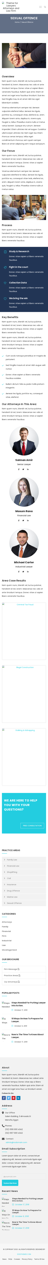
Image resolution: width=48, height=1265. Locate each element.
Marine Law (12, 897)
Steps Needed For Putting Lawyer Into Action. (27, 1199)
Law (4, 945)
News (4, 1259)
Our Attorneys (11, 981)
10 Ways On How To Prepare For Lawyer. (26, 1211)
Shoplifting (12, 872)
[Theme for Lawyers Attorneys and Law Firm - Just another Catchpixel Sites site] (11, 7)
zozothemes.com (24, 1254)
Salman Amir (24, 460)
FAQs (10, 1259)
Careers (17, 1259)
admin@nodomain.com (16, 1142)
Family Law (12, 859)
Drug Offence (13, 890)
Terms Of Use (39, 1259)
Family (5, 926)
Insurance (11, 884)
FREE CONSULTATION (32, 825)
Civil (9, 878)
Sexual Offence (14, 903)
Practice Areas (11, 975)
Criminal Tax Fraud (24, 630)
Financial (6, 931)
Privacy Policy (27, 1259)
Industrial (6, 940)
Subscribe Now (10, 1183)
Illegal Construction (24, 693)
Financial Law (13, 866)
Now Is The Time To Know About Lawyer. (27, 1223)
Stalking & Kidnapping (24, 756)
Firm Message (11, 969)
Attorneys (7, 922)
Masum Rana (24, 511)
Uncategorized (9, 950)
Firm (4, 936)
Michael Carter (24, 562)
